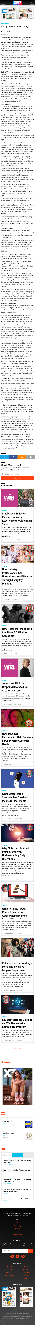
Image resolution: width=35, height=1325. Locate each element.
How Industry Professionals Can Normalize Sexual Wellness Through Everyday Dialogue (17, 576)
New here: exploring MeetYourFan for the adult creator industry (17, 1190)
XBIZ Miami (25, 1269)
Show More (17, 1048)
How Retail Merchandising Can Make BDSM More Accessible (17, 632)
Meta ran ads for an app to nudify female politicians (17, 1161)
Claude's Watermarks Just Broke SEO (16, 1199)
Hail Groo (6, 654)
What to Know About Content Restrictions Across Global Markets (15, 912)
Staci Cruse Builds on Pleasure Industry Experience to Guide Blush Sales (17, 518)
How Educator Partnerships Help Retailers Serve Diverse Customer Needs (17, 738)
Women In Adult (8, 540)
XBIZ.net (4, 1149)
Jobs (17, 1155)
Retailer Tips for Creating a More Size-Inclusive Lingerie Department (17, 966)
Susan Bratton (7, 764)
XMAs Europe (7, 1122)
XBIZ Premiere (9, 1275)
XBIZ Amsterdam (26, 1272)
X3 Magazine (6, 1062)
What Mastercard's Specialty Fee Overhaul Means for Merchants (15, 797)
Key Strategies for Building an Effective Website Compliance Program (17, 1023)
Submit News (17, 1223)
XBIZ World (9, 1272)
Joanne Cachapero (7, 32)
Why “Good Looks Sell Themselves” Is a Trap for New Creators (17, 1171)
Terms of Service (16, 1319)
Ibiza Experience (8, 1133)
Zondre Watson (8, 879)
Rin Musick (7, 599)
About (17, 1232)
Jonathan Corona (8, 819)
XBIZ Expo (26, 1275)
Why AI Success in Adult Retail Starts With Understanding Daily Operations (15, 853)
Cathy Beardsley (8, 933)
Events (4, 1114)
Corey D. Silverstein (9, 1040)
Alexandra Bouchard (9, 990)
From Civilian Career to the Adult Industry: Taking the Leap (18, 1181)
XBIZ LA (25, 1266)
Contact (17, 1229)
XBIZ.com (9, 1266)
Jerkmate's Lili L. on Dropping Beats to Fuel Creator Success (15, 687)
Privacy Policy (17, 1235)
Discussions (7, 1155)
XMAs (26, 1278)
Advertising (17, 1226)
